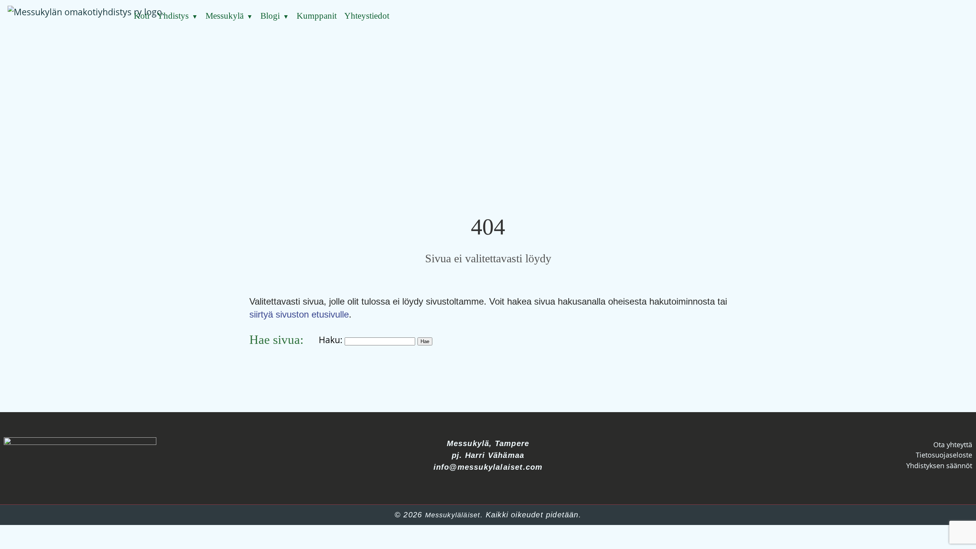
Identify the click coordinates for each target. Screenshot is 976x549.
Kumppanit (317, 16)
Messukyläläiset (452, 515)
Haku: (330, 340)
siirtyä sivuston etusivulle (299, 314)
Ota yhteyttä (952, 444)
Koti (141, 16)
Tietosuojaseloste (944, 454)
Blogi (270, 16)
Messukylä (224, 16)
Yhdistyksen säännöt (939, 465)
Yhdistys (173, 16)
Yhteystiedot (366, 16)
